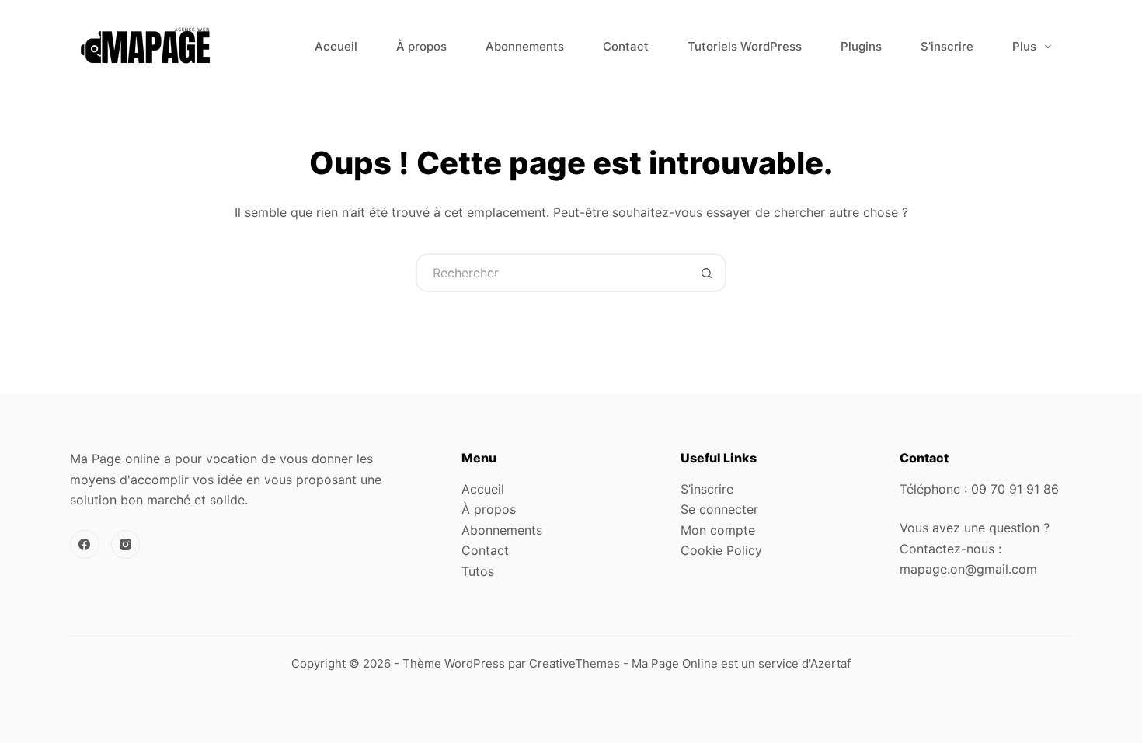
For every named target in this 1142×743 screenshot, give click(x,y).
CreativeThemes (574, 663)
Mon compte (718, 530)
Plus (1024, 46)
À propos (421, 46)
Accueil (336, 46)
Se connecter (719, 509)
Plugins (861, 46)
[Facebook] (84, 545)
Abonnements (525, 46)
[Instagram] (126, 545)
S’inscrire (947, 46)
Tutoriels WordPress (745, 46)
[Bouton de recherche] (707, 272)
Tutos (477, 571)
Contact (626, 46)
